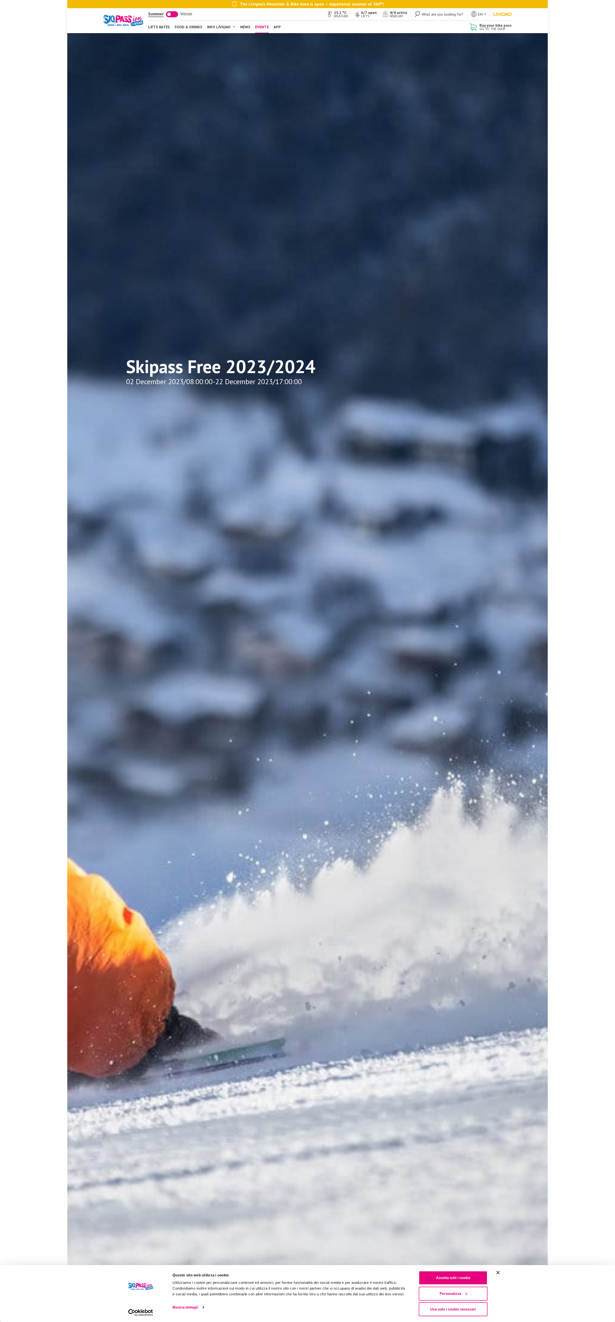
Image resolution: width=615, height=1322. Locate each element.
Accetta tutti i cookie (453, 1278)
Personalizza (450, 1294)
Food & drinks (188, 26)
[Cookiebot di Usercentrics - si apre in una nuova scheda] (141, 1312)
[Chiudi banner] (498, 1272)
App (277, 26)
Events (262, 26)
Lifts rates (159, 26)
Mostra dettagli (185, 1307)
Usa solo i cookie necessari (453, 1309)
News (245, 26)
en (480, 14)
